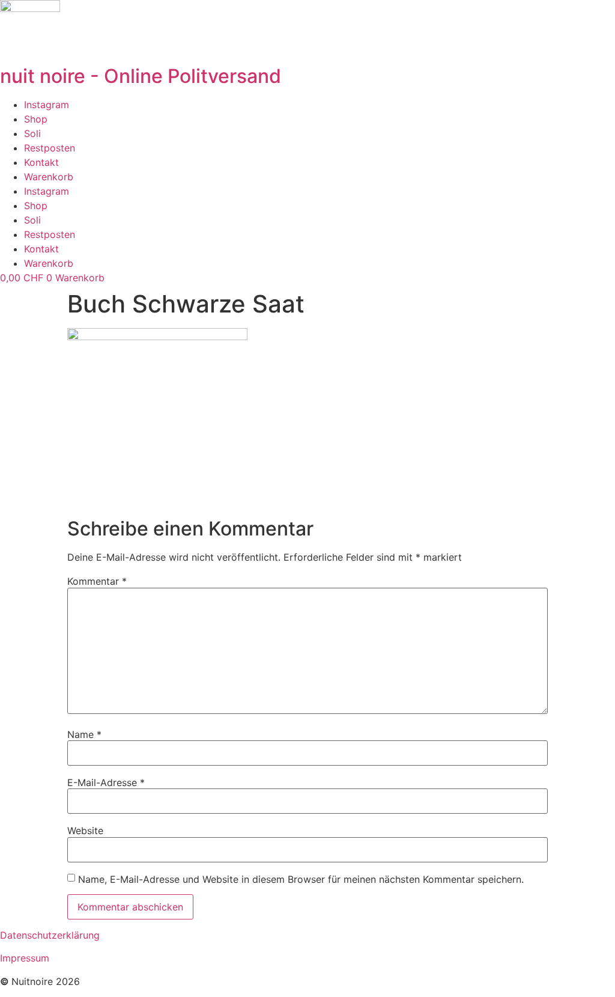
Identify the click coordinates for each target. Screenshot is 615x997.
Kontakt (41, 162)
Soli (32, 133)
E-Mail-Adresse (106, 782)
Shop (35, 119)
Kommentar (97, 581)
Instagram (46, 105)
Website (85, 830)
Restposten (49, 148)
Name (84, 734)
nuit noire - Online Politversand (140, 76)
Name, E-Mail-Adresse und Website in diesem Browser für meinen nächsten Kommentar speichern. (301, 879)
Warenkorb (48, 177)
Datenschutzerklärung (50, 935)
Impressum (24, 958)
